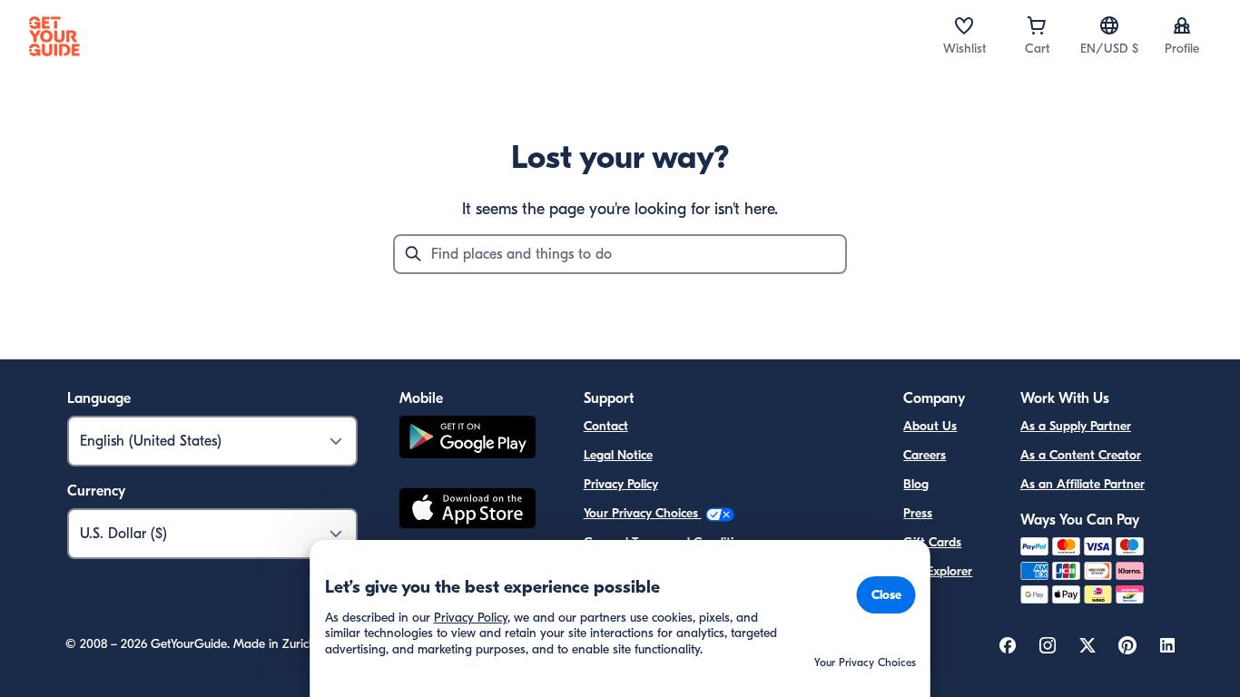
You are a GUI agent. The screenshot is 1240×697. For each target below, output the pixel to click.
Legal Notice (618, 455)
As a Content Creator (1080, 455)
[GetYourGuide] (54, 36)
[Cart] (1036, 25)
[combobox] (620, 254)
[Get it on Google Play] (467, 440)
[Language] (1109, 25)
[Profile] (1181, 25)
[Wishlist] (964, 25)
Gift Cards (932, 542)
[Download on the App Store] (467, 511)
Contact (606, 426)
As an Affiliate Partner (1082, 484)
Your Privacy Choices (643, 513)
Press (917, 513)
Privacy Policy (621, 484)
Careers (924, 455)
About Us (930, 426)
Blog (916, 484)
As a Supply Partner (1075, 426)
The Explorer (937, 571)
